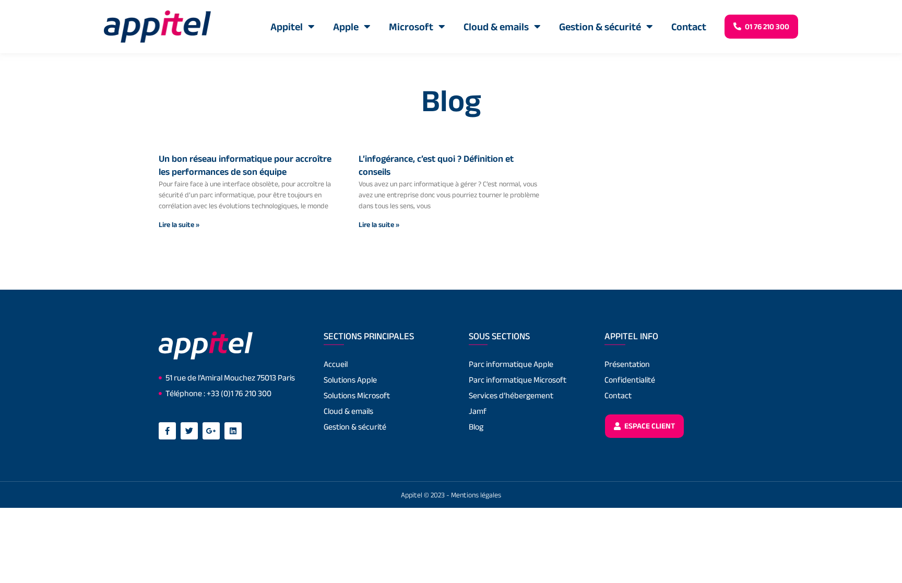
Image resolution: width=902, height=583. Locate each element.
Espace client (649, 425)
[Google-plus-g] (211, 430)
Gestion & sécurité (600, 26)
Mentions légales (476, 495)
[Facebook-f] (167, 430)
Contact (688, 26)
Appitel (286, 26)
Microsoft (411, 26)
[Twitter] (189, 430)
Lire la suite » (179, 224)
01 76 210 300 (766, 26)
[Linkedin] (233, 430)
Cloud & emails (496, 26)
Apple (346, 26)
